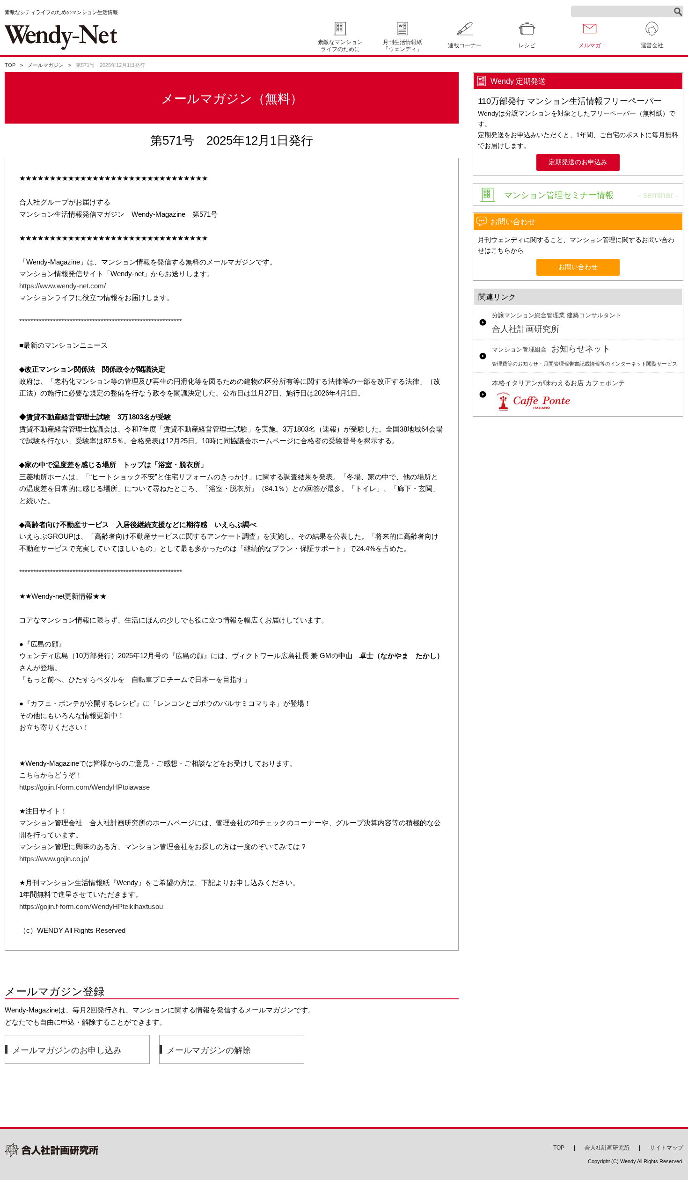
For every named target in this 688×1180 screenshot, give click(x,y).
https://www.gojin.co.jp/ (54, 859)
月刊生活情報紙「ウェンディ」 (402, 45)
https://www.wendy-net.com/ (62, 286)
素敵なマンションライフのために (340, 45)
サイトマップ (666, 1147)
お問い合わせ (578, 267)
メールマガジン (46, 65)
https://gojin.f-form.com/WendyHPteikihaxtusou (91, 906)
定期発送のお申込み (578, 162)
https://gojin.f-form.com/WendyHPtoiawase (84, 787)
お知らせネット (584, 355)
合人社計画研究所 (557, 323)
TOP (10, 65)
